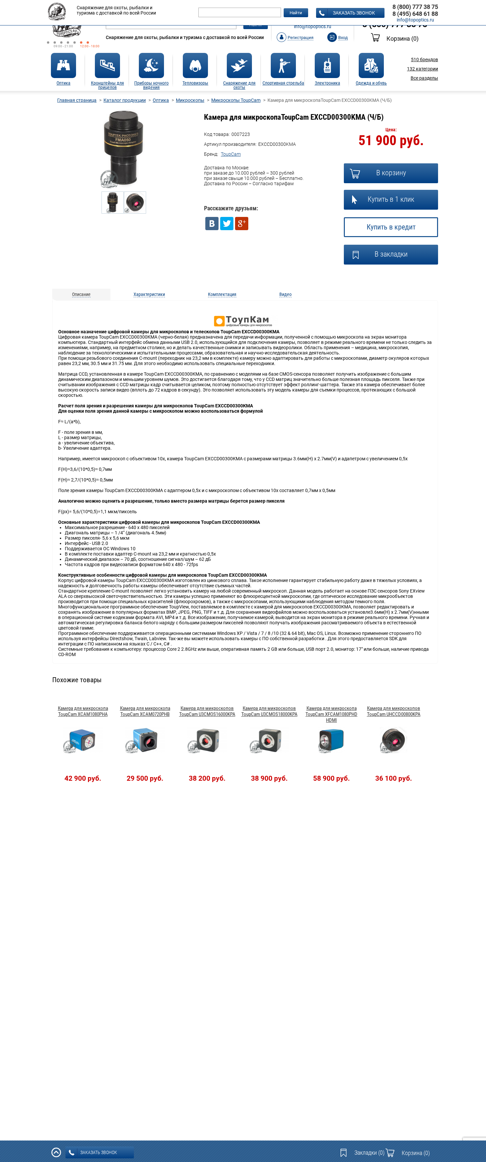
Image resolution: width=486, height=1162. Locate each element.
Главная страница (77, 100)
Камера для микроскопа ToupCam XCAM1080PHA (83, 711)
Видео (285, 294)
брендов (424, 59)
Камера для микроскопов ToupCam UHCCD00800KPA (394, 711)
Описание (81, 294)
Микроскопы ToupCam (236, 100)
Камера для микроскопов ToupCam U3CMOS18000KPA (269, 711)
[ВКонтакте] (212, 223)
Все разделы (424, 78)
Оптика (161, 100)
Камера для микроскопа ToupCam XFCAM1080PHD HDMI (331, 714)
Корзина (402, 38)
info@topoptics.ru (312, 26)
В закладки (391, 254)
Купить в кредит (391, 227)
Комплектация (222, 294)
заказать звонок (354, 13)
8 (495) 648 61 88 (415, 13)
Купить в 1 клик (391, 199)
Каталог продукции (124, 100)
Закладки (369, 1152)
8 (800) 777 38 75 (415, 6)
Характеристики (149, 294)
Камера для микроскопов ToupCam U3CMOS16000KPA (207, 711)
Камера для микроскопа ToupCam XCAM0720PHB (145, 711)
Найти (296, 12)
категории (422, 68)
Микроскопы (190, 100)
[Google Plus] (241, 223)
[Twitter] (226, 223)
